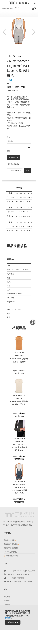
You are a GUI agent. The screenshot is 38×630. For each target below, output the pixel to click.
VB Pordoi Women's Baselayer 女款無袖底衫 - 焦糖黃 (19, 357)
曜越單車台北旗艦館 (11, 544)
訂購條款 (7, 604)
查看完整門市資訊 (12, 556)
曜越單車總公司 (9, 540)
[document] (19, 617)
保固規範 (7, 600)
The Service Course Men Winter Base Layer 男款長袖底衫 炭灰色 (19, 444)
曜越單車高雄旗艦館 (11, 548)
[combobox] (10, 8)
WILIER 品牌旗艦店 (11, 552)
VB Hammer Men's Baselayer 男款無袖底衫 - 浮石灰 (19, 400)
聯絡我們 (7, 597)
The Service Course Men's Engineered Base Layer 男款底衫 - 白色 (19, 487)
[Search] (16, 8)
